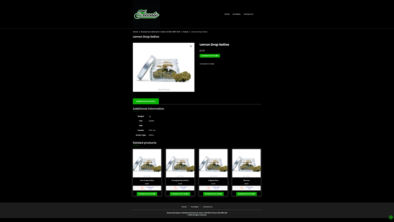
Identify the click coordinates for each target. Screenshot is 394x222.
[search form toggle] (259, 14)
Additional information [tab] (145, 101)
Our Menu (237, 14)
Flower (211, 64)
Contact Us (248, 14)
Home (227, 14)
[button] (191, 46)
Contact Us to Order (209, 55)
